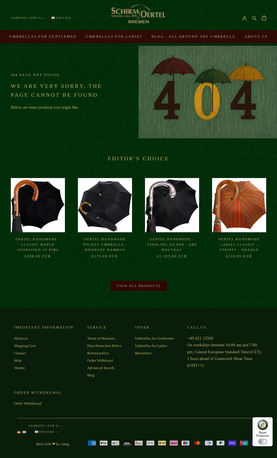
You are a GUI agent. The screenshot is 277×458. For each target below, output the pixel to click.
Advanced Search (100, 368)
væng (65, 444)
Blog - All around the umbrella (193, 36)
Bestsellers (143, 353)
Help (17, 360)
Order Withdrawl (100, 360)
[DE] (19, 433)
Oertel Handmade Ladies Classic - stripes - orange (239, 244)
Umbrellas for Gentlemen (43, 36)
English (63, 18)
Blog (91, 375)
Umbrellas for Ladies (114, 36)
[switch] (262, 441)
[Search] (254, 18)
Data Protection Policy (104, 346)
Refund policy (98, 353)
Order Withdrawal (28, 403)
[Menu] (270, 419)
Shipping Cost (25, 346)
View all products (139, 286)
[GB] (24, 433)
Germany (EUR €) (26, 18)
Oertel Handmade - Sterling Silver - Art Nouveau (172, 244)
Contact (20, 353)
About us (256, 36)
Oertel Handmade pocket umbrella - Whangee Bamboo (105, 244)
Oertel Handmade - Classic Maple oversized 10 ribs (38, 244)
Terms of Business (101, 338)
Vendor (19, 368)
